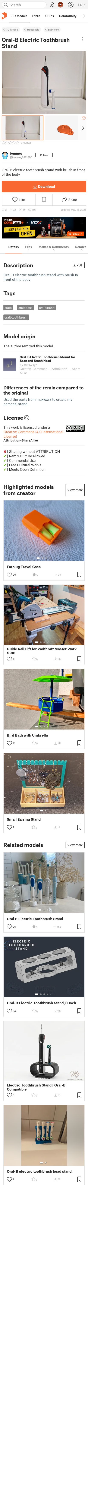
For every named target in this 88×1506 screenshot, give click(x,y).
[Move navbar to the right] (84, 15)
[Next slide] (82, 128)
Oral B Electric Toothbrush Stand (35, 919)
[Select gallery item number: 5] (50, 642)
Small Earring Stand (24, 819)
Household (33, 29)
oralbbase (25, 308)
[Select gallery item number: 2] (42, 558)
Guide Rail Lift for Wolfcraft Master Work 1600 (42, 651)
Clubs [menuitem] (49, 16)
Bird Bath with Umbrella (27, 735)
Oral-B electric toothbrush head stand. (40, 1171)
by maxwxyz (28, 365)
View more (75, 490)
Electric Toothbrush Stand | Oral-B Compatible (36, 1087)
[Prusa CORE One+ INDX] (44, 227)
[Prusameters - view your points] (60, 4)
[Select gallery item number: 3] (46, 558)
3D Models (12, 29)
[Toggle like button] (9, 574)
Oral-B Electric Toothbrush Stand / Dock (41, 1003)
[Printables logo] (4, 16)
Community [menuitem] (67, 16)
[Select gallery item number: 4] (49, 558)
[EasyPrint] (52, 5)
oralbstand (47, 308)
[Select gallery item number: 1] (38, 558)
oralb (8, 308)
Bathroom (53, 29)
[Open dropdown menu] (82, 39)
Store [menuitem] (36, 16)
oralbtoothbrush (16, 317)
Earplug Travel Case (24, 567)
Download (46, 186)
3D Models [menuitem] (19, 16)
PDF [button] (80, 265)
